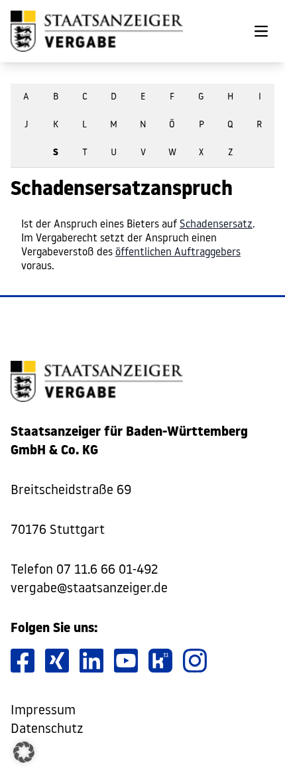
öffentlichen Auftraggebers (178, 252)
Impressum (43, 711)
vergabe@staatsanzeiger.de (89, 589)
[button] (24, 752)
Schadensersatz (216, 225)
